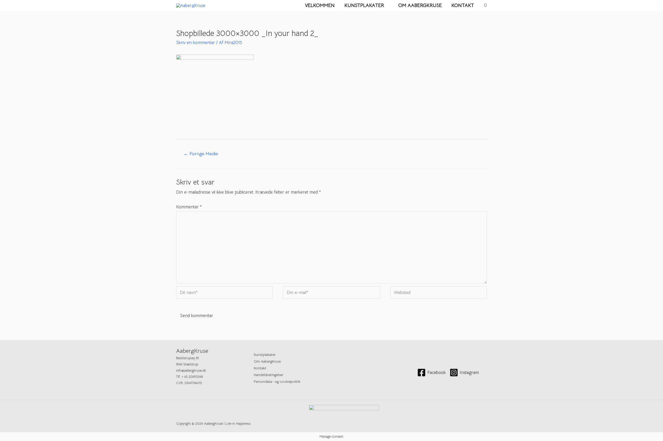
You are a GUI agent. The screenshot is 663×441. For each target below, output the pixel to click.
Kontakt (462, 5)
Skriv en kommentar (195, 42)
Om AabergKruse (420, 5)
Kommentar (189, 207)
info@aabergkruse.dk (191, 370)
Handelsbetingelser (268, 374)
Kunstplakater (364, 5)
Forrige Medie (201, 154)
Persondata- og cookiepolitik (277, 381)
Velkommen (320, 5)
